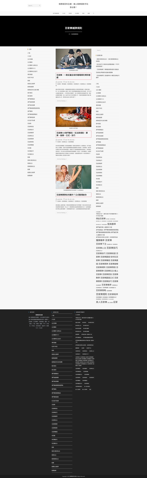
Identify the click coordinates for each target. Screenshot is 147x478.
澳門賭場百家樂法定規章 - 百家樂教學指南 (107, 237)
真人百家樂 (101, 301)
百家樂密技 (70, 84)
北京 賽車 (30, 59)
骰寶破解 (30, 175)
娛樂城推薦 (31, 87)
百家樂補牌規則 (74, 34)
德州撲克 (30, 93)
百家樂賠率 (113, 294)
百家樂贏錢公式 (112, 297)
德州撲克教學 (109, 221)
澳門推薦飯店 (31, 99)
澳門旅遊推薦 (31, 102)
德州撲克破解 (104, 224)
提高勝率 (111, 224)
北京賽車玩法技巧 (32, 71)
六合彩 (29, 56)
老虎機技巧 (31, 151)
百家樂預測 (98, 299)
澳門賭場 (30, 111)
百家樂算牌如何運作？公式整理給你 (72, 194)
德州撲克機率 (115, 221)
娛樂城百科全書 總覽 (33, 90)
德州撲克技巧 (104, 221)
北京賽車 (30, 62)
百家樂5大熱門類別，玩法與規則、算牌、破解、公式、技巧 (72, 134)
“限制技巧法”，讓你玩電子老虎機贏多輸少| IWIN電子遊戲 (107, 215)
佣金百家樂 (101, 218)
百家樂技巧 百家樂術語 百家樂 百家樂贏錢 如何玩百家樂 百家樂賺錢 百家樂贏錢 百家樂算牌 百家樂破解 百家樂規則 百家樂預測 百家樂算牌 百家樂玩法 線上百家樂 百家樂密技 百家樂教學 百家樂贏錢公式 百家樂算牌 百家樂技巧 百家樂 (107, 267)
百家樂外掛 (109, 244)
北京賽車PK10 (31, 68)
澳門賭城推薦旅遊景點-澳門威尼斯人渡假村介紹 (107, 233)
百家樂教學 (31, 133)
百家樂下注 (101, 243)
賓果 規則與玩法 (32, 160)
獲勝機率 (100, 240)
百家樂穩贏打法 (112, 287)
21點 (29, 53)
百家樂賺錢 (71, 142)
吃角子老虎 (31, 77)
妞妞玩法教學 (31, 84)
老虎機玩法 (31, 154)
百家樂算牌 (84, 201)
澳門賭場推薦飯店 (32, 114)
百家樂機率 (107, 284)
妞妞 (29, 80)
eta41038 (59, 82)
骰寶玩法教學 (31, 172)
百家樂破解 (105, 287)
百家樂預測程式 (105, 299)
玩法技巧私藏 (31, 120)
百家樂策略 (101, 290)
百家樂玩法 (83, 84)
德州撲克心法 (98, 221)
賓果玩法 (30, 163)
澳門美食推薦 (31, 105)
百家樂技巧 (76, 84)
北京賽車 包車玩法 (33, 65)
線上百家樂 (110, 302)
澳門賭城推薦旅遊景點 (34, 108)
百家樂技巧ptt (99, 250)
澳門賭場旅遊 (31, 117)
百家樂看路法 (99, 287)
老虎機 (29, 148)
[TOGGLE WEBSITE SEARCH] (93, 13)
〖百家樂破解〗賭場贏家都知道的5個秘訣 (107, 69)
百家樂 (59, 84)
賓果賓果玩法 (31, 166)
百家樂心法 (101, 248)
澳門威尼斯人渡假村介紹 (104, 227)
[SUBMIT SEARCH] (39, 5)
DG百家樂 (98, 212)
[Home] (69, 34)
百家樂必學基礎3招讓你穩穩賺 (104, 72)
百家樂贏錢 (105, 297)
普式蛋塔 (30, 96)
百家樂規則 (31, 142)
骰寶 (29, 169)
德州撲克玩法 (98, 224)
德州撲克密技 (112, 218)
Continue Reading (62, 100)
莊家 (115, 302)
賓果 (29, 157)
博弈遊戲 (64, 84)
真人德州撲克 (111, 299)
